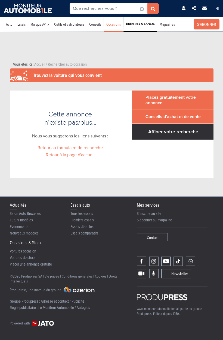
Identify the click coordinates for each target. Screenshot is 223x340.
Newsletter (179, 273)
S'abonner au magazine (154, 220)
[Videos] (141, 273)
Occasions (113, 24)
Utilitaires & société (140, 24)
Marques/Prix (39, 24)
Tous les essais (81, 213)
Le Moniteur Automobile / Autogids (64, 307)
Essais (21, 24)
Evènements (19, 226)
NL (217, 8)
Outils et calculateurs (69, 24)
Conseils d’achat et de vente (173, 116)
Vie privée (52, 276)
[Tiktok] (178, 261)
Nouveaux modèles (24, 233)
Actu (9, 24)
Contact (153, 237)
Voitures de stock (23, 257)
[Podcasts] (154, 273)
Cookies (100, 276)
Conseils (95, 24)
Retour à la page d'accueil (70, 155)
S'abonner (206, 24)
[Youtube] (166, 261)
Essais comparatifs (84, 233)
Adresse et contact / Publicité (62, 301)
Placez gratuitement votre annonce (170, 100)
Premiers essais (82, 220)
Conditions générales (77, 276)
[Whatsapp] (190, 261)
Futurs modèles (21, 220)
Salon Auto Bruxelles (25, 213)
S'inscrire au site (149, 213)
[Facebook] (141, 261)
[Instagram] (154, 261)
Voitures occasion (23, 251)
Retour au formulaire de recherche (70, 148)
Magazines (167, 24)
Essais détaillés (82, 226)
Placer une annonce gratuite (31, 264)
